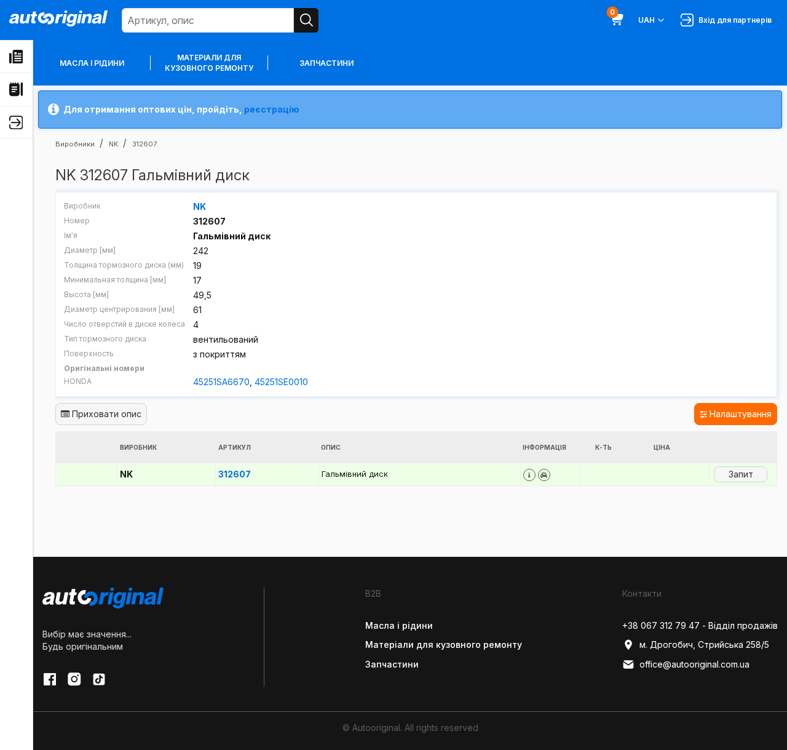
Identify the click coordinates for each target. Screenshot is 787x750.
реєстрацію (271, 109)
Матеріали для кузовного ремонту (209, 63)
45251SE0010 (281, 382)
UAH (646, 20)
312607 (234, 474)
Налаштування (739, 414)
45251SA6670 (221, 382)
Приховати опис (105, 414)
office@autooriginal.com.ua (694, 664)
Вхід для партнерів (733, 20)
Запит (741, 474)
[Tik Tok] (99, 679)
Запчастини (326, 63)
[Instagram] (74, 679)
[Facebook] (49, 679)
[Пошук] (306, 20)
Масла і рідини (92, 63)
